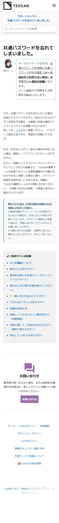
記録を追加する (18, 308)
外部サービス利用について (29, 456)
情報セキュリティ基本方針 (29, 448)
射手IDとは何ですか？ (22, 269)
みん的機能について (21, 262)
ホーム (11, 426)
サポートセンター (27, 16)
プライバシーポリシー (29, 433)
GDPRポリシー (29, 441)
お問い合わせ (29, 399)
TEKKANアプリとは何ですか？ (27, 302)
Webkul (25, 488)
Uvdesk (8, 488)
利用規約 (45, 426)
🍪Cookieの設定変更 (29, 463)
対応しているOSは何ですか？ (26, 335)
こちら (19, 130)
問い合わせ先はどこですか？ (30, 296)
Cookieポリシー (28, 426)
